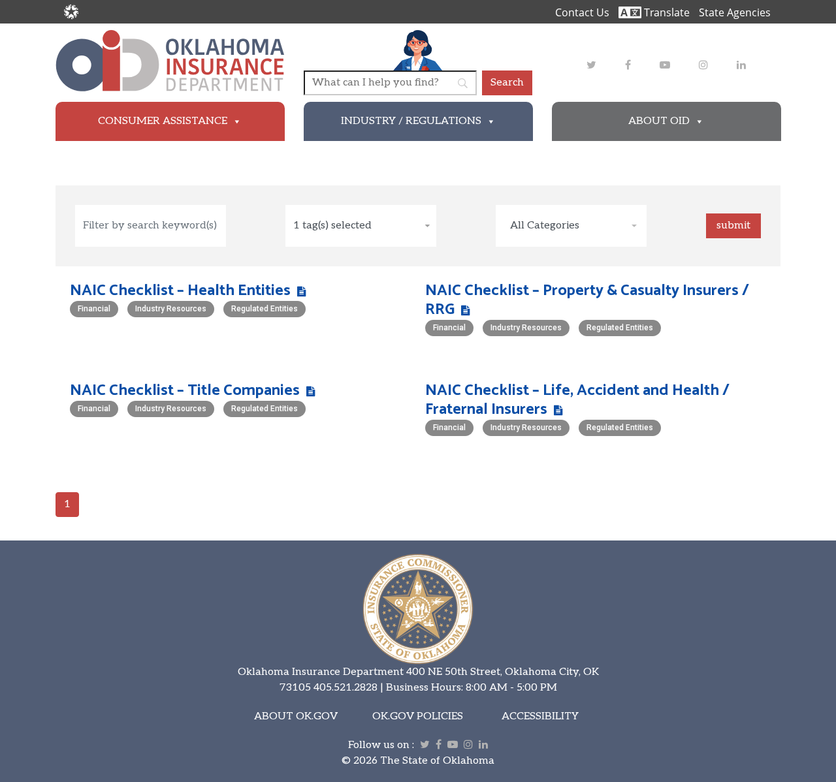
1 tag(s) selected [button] (332, 225)
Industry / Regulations (411, 121)
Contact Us (582, 12)
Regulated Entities (264, 308)
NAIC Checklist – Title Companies (185, 390)
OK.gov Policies (417, 716)
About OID (659, 121)
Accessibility (540, 716)
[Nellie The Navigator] (417, 50)
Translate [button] (665, 12)
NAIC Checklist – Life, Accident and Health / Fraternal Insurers (577, 400)
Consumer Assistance (162, 121)
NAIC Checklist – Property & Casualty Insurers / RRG (587, 300)
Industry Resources (170, 308)
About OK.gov (296, 716)
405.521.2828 (346, 687)
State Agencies (735, 12)
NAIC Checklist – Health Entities (180, 291)
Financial (94, 308)
